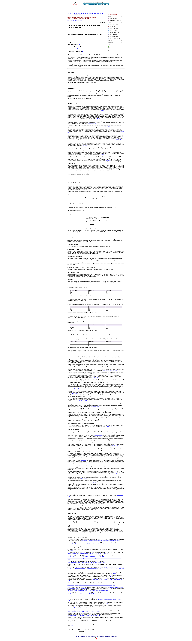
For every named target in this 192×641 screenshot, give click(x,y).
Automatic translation (114, 36)
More (111, 46)
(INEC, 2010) (98, 118)
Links (118, 540)
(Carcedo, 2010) (84, 478)
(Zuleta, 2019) (87, 395)
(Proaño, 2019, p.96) (83, 400)
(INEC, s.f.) (103, 110)
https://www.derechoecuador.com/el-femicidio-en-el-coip (80, 622)
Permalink (112, 50)
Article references (113, 30)
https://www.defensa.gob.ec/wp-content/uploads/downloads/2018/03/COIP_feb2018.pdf (86, 553)
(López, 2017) (110, 381)
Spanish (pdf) (112, 26)
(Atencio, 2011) (94, 482)
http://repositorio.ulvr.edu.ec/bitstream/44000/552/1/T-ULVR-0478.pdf (82, 615)
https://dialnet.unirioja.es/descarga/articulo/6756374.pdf (109, 599)
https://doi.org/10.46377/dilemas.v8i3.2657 (75, 20)
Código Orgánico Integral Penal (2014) (110, 370)
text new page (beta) (114, 24)
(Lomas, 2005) (115, 445)
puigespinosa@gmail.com (96, 639)
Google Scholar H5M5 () (116, 20)
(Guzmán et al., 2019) (95, 406)
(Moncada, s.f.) (118, 139)
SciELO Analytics (113, 18)
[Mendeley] (109, 46)
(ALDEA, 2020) (84, 145)
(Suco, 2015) (107, 126)
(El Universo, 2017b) (92, 123)
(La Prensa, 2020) (78, 162)
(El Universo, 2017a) (109, 426)
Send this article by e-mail (115, 38)
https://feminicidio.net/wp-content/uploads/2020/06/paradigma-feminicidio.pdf (85, 543)
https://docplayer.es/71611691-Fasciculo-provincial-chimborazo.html (107, 579)
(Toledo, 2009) (98, 368)
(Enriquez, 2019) (108, 160)
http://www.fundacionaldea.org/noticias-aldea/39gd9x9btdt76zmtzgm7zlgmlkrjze (98, 540)
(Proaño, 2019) (109, 374)
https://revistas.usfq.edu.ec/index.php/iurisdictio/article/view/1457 (82, 611)
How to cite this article (114, 32)
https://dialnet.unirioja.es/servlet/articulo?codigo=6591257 (80, 593)
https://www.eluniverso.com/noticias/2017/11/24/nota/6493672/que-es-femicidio (85, 562)
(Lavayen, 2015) (77, 388)
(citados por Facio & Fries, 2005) (74, 506)
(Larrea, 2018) (83, 460)
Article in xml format (114, 28)
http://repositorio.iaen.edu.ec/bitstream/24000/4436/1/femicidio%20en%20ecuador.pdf (86, 590)
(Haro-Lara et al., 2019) (76, 393)
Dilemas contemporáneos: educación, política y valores (85, 13)
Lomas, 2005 (98, 498)
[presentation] (91, 197)
